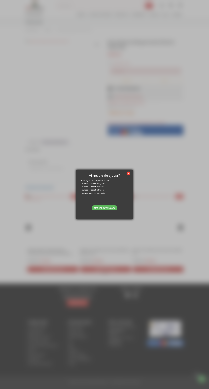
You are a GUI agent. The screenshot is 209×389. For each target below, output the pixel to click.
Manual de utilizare (104, 208)
